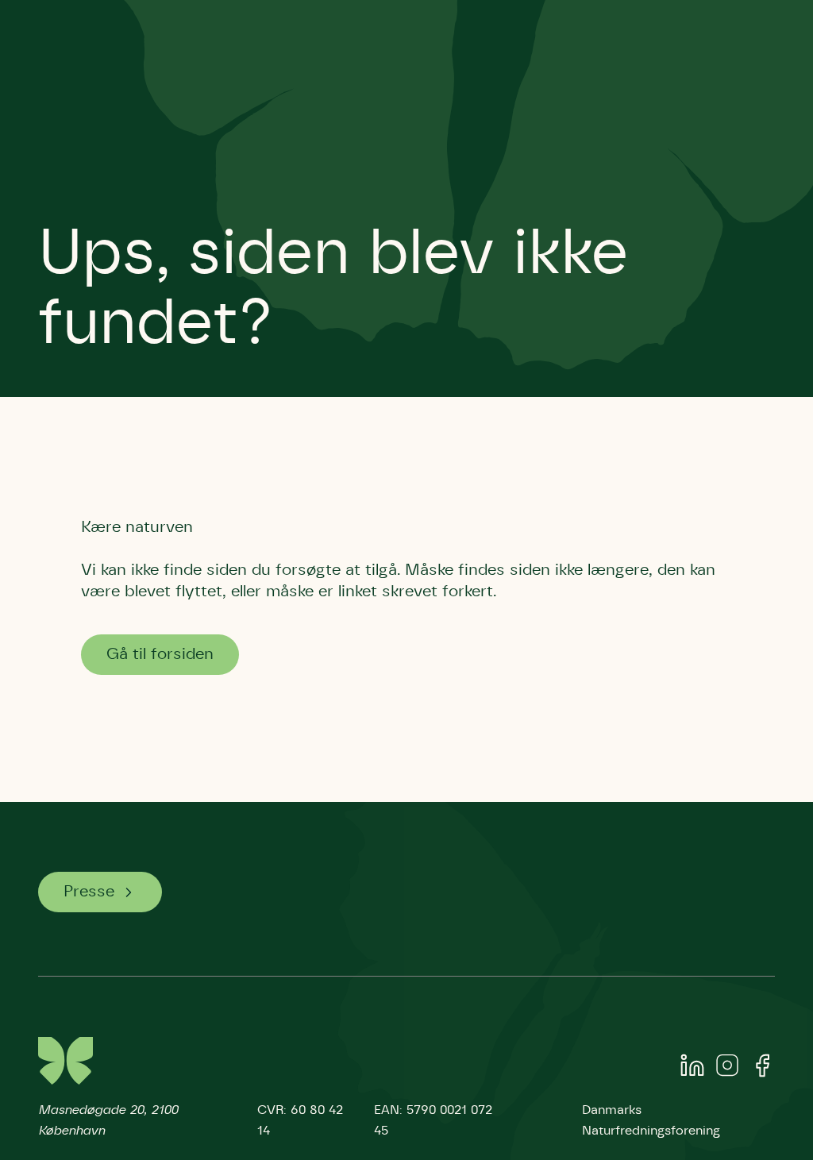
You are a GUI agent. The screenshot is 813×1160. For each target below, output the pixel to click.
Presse (89, 892)
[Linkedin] (692, 1069)
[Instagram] (727, 1069)
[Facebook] (762, 1069)
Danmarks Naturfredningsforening (651, 1120)
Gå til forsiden (160, 654)
